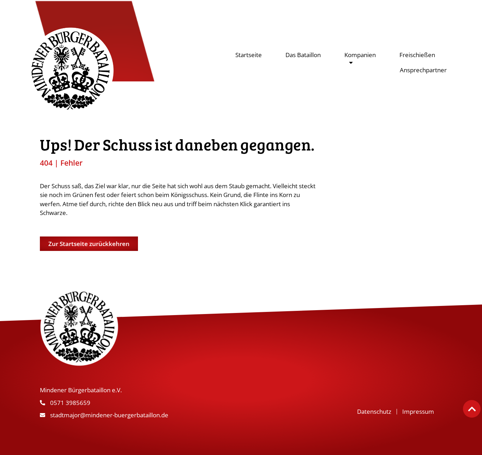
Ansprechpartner (423, 70)
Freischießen (417, 55)
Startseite (248, 55)
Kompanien (360, 55)
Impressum (418, 411)
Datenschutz (374, 411)
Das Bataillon (303, 55)
